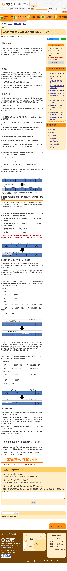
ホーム (10, 24)
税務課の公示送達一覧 (57, 73)
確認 (33, 502)
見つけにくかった (36, 482)
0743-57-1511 (9, 550)
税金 (24, 24)
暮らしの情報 (17, 24)
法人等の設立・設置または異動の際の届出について (57, 107)
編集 (17, 513)
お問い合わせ (15, 8)
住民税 (52, 132)
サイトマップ (6, 534)
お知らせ (52, 129)
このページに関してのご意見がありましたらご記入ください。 (22, 486)
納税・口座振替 (55, 144)
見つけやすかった (10, 482)
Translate (63, 8)
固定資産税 (53, 135)
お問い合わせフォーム (56, 62)
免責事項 (14, 534)
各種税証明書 (54, 141)
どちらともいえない (19, 476)
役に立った (8, 476)
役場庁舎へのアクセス (7, 547)
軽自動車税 (53, 138)
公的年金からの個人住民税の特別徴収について (57, 95)
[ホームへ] (14, 4)
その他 (52, 147)
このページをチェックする (9, 513)
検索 (65, 11)
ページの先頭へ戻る (57, 526)
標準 (29, 8)
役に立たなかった (32, 476)
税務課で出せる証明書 (57, 90)
